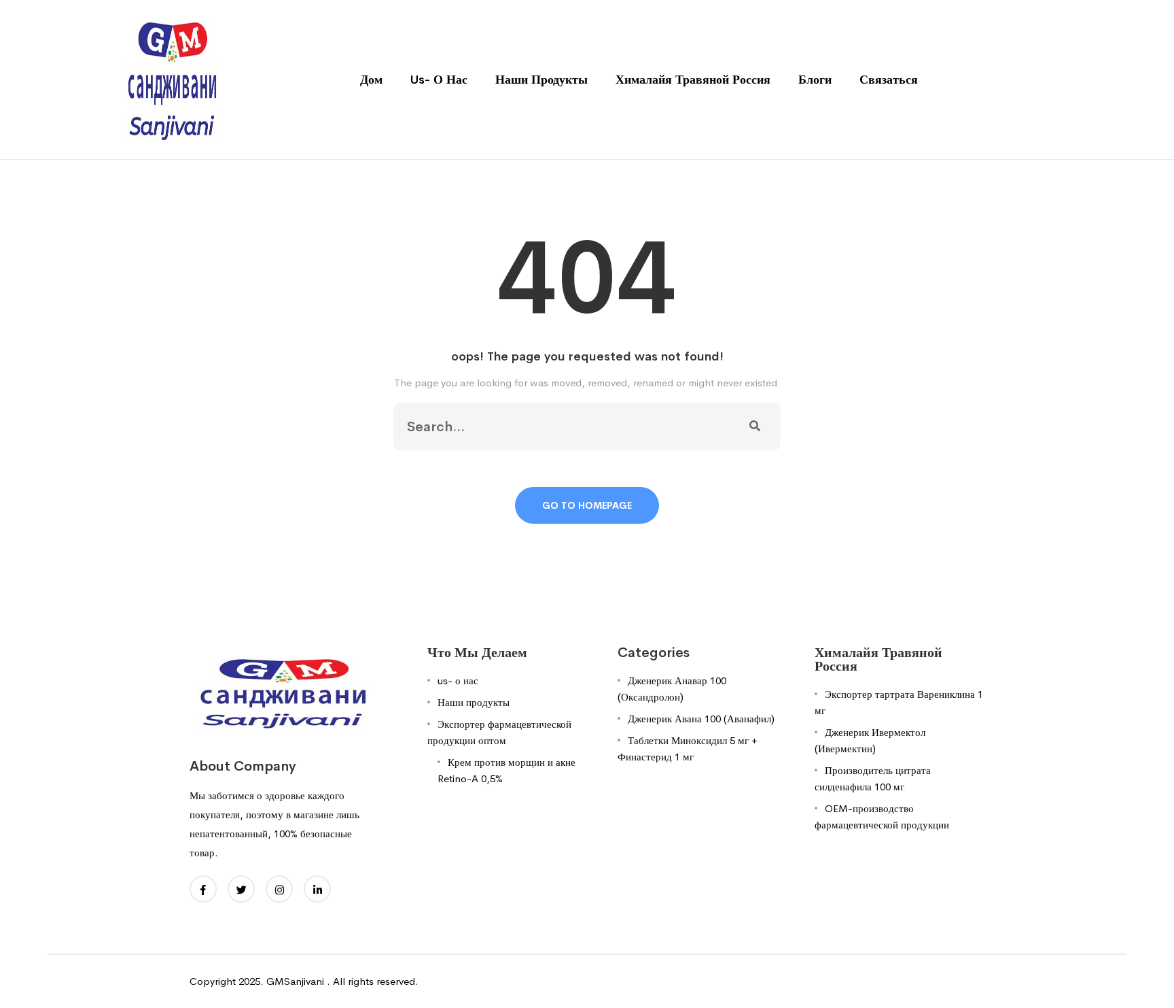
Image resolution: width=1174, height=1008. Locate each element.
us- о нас (438, 79)
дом (371, 79)
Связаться (888, 79)
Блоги (815, 79)
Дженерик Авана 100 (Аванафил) (701, 718)
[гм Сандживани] (171, 78)
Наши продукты (541, 79)
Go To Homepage (587, 505)
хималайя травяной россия (693, 79)
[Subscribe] (755, 426)
